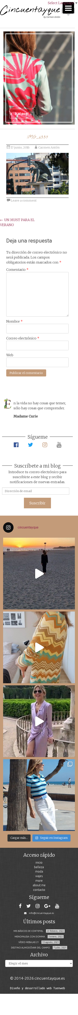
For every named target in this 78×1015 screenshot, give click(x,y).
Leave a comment (24, 200)
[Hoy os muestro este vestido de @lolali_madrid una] (39, 721)
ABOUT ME (39, 885)
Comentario (17, 269)
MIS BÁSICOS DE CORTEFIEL (28, 931)
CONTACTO (39, 889)
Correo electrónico (22, 338)
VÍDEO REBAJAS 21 (29, 942)
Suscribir (37, 503)
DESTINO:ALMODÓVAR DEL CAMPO (30, 947)
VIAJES (39, 876)
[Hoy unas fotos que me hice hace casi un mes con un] (39, 795)
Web (9, 355)
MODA (39, 871)
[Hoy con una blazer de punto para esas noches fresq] (39, 647)
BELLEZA (39, 867)
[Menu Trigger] (68, 8)
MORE (39, 880)
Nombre (14, 321)
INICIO (39, 862)
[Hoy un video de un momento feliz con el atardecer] (39, 573)
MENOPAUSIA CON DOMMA (30, 936)
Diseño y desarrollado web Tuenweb (37, 988)
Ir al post (21, 113)
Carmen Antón (48, 147)
